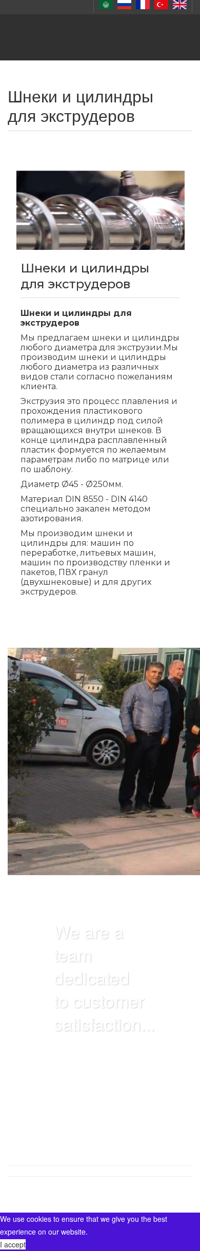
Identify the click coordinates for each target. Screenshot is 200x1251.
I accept (13, 1244)
